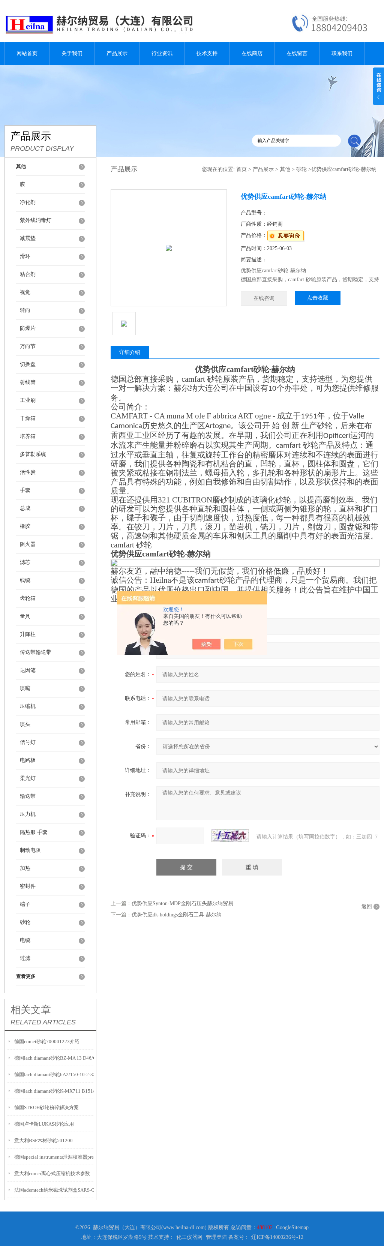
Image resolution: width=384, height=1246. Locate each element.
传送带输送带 (35, 652)
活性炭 (28, 472)
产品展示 (117, 53)
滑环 (25, 256)
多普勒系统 (33, 454)
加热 (25, 868)
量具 (25, 616)
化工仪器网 (189, 1237)
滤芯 (25, 562)
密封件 (28, 886)
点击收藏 (317, 298)
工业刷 (28, 400)
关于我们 (72, 53)
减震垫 (28, 238)
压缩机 (28, 706)
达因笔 (28, 670)
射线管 (28, 382)
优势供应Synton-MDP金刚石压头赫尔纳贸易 (182, 903)
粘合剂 (28, 274)
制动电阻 (30, 850)
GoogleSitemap (292, 1227)
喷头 (25, 724)
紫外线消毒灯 (35, 220)
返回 (367, 906)
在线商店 (252, 53)
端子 (25, 904)
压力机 (28, 814)
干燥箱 (28, 418)
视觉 (25, 292)
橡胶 (25, 526)
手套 (25, 490)
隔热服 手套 (34, 832)
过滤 (25, 958)
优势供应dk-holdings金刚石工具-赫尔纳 (177, 915)
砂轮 (25, 922)
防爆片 (28, 328)
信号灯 (28, 742)
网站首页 (27, 53)
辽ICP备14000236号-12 (277, 1237)
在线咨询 (264, 298)
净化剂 (28, 202)
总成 (25, 508)
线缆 (25, 580)
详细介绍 (129, 352)
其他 (285, 169)
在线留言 (297, 53)
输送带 (28, 796)
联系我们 (342, 53)
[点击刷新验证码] (230, 835)
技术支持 (207, 53)
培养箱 (28, 436)
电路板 (28, 760)
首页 (241, 169)
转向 (25, 310)
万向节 (28, 346)
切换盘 (28, 364)
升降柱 (28, 634)
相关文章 (30, 1009)
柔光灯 (28, 778)
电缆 (25, 940)
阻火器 (28, 544)
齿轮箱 (28, 598)
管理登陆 (216, 1237)
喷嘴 (25, 688)
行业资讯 (162, 53)
